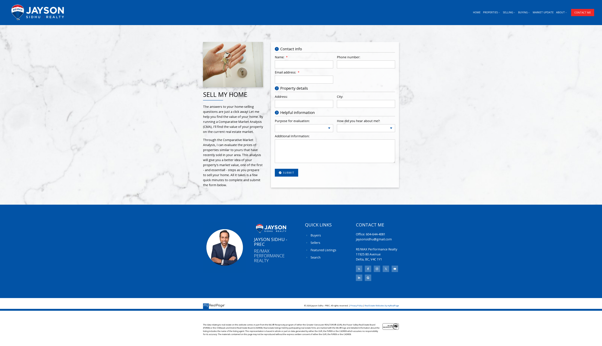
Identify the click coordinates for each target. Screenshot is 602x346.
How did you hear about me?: (358, 121)
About (560, 12)
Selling (508, 12)
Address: (281, 96)
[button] (582, 12)
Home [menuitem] (477, 12)
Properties (490, 12)
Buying (523, 12)
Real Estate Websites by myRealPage (382, 305)
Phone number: (348, 57)
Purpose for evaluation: (292, 121)
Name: (280, 57)
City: (340, 96)
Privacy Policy (356, 305)
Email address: (286, 72)
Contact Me (582, 12)
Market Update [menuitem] (543, 12)
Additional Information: (292, 136)
